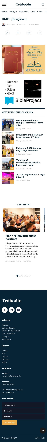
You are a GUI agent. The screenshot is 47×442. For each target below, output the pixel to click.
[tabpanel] (21, 240)
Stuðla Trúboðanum (11, 331)
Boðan (40, 11)
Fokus (4, 351)
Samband (6, 339)
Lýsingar (5, 336)
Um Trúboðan (8, 334)
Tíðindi (4, 11)
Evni (4, 353)
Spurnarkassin (8, 328)
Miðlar (4, 362)
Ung (33, 11)
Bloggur (13, 11)
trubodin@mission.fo (11, 376)
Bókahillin (23, 11)
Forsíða (5, 325)
